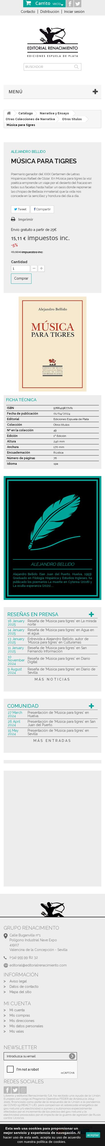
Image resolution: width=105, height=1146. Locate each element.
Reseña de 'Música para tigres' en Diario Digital (59, 660)
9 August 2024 (15, 671)
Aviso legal (18, 981)
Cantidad (19, 262)
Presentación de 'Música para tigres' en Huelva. (58, 714)
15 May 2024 (13, 732)
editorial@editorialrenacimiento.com (38, 965)
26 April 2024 (14, 723)
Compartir (43, 209)
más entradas (52, 741)
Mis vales (17, 1031)
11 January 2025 (16, 649)
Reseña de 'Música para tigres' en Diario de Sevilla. (61, 671)
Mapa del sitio (21, 992)
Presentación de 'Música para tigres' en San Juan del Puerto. (61, 723)
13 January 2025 (16, 640)
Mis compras (20, 1015)
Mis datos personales (26, 1026)
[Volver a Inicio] (8, 113)
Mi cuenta (17, 1010)
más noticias (53, 679)
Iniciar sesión (74, 12)
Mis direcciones (22, 1021)
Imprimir (25, 219)
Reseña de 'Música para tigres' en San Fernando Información (57, 649)
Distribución (49, 12)
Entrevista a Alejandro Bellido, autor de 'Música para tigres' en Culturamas (58, 640)
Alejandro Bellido (28, 152)
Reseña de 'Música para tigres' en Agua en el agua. (61, 631)
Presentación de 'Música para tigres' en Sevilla (58, 732)
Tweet (21, 209)
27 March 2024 (15, 714)
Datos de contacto (24, 987)
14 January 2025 (16, 631)
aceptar (93, 1135)
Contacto (28, 12)
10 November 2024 (16, 660)
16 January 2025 (16, 622)
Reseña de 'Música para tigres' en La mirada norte (62, 622)
